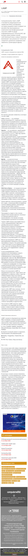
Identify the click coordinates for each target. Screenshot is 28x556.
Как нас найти (4, 499)
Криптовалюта (17, 472)
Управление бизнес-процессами (13, 540)
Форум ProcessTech (6, 448)
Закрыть (14, 554)
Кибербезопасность (7, 474)
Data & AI (7, 537)
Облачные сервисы (19, 470)
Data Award (4, 482)
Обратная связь (21, 497)
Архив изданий (13, 500)
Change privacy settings (14, 503)
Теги (25, 499)
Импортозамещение (7, 478)
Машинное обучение (7, 472)
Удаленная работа (21, 468)
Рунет (3, 470)
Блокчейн (14, 480)
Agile (10, 482)
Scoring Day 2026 (6, 453)
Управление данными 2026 (8, 458)
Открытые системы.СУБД (14, 526)
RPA (19, 480)
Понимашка (14, 531)
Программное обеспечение (15, 16)
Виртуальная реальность (19, 478)
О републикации (18, 499)
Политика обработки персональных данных (14, 501)
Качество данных (17, 537)
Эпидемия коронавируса (8, 466)
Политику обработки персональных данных (14, 552)
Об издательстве (6, 497)
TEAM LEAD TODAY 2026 (8, 444)
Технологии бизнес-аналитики (13, 535)
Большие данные (6, 480)
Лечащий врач (20, 528)
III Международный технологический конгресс (14, 439)
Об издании (14, 497)
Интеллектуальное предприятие (13, 539)
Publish (7, 529)
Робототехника (10, 470)
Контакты (11, 499)
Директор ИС (8, 528)
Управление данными (17, 533)
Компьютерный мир (14, 524)
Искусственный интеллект (8, 476)
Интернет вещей (20, 476)
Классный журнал (18, 529)
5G (13, 482)
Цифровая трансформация (8, 468)
